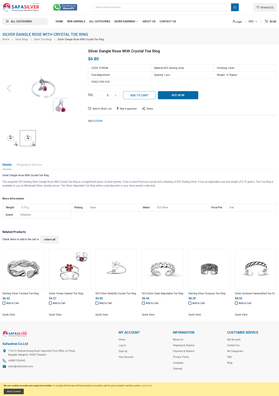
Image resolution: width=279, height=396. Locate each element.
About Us (178, 339)
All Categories (235, 351)
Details (7, 164)
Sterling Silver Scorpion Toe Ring (206, 293)
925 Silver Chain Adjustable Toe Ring (162, 293)
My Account (233, 339)
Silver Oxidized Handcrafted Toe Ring (256, 293)
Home (5, 39)
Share (149, 108)
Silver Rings (21, 39)
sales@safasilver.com (20, 366)
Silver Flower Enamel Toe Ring (66, 293)
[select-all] (50, 239)
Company (178, 362)
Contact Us (233, 345)
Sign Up (123, 351)
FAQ (229, 357)
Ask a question (128, 108)
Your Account (126, 357)
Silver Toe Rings (43, 39)
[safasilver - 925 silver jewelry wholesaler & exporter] (21, 7)
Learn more (146, 385)
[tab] (7, 165)
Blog (229, 362)
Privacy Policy (181, 357)
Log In (122, 345)
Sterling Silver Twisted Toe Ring (20, 293)
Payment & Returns (184, 351)
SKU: (90, 121)
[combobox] (165, 7)
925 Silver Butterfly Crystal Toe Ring (115, 293)
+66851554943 (17, 360)
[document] (139, 389)
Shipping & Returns (29, 164)
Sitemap (177, 368)
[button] (8, 88)
